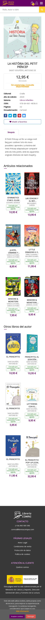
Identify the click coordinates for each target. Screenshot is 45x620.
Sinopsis (11, 132)
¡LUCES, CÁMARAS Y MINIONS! (13, 251)
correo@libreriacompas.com (22, 529)
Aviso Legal (22, 542)
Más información (22, 611)
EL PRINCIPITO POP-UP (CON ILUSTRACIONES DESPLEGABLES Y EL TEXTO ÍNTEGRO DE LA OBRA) (32, 461)
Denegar (31, 616)
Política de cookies (22, 554)
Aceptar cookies (17, 616)
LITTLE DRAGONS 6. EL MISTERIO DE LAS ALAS (32, 250)
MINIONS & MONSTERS (13, 300)
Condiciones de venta (22, 546)
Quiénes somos (22, 567)
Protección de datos (22, 550)
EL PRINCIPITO (13, 356)
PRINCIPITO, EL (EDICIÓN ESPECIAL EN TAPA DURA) (32, 358)
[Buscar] (42, 9)
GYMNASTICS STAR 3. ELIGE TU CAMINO (13, 198)
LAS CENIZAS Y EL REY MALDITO (32, 199)
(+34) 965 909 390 (22, 525)
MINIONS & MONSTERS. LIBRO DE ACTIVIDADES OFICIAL (32, 301)
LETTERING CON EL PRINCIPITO (31, 405)
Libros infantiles (26, 100)
